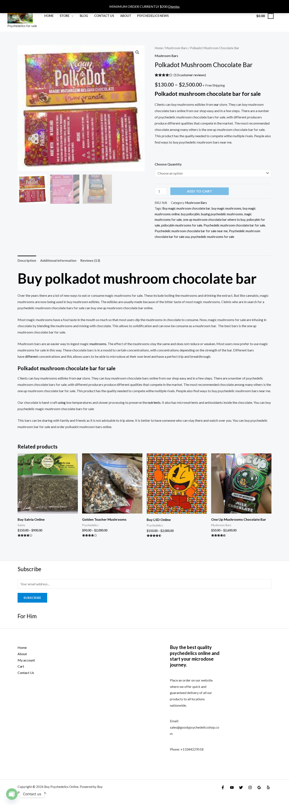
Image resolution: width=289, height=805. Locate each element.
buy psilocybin (190, 214)
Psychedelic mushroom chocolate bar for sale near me (191, 231)
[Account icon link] (280, 16)
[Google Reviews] (259, 787)
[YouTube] (232, 787)
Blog (84, 16)
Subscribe (32, 597)
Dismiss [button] (174, 6)
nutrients (154, 402)
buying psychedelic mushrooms (222, 214)
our (216, 104)
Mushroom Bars (176, 48)
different (31, 356)
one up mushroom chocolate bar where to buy (214, 219)
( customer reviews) (190, 75)
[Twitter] (241, 787)
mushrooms (97, 344)
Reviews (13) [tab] (90, 260)
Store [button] (64, 16)
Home (49, 16)
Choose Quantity (168, 164)
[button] (137, 52)
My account (26, 660)
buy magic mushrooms (226, 208)
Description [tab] (27, 260)
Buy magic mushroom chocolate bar (186, 208)
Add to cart (199, 191)
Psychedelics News (153, 16)
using (62, 402)
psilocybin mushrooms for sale (181, 225)
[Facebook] (223, 787)
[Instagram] (250, 787)
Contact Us (104, 16)
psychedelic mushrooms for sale (212, 237)
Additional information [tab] (58, 260)
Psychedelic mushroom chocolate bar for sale (234, 225)
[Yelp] (268, 787)
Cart (21, 666)
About (125, 16)
